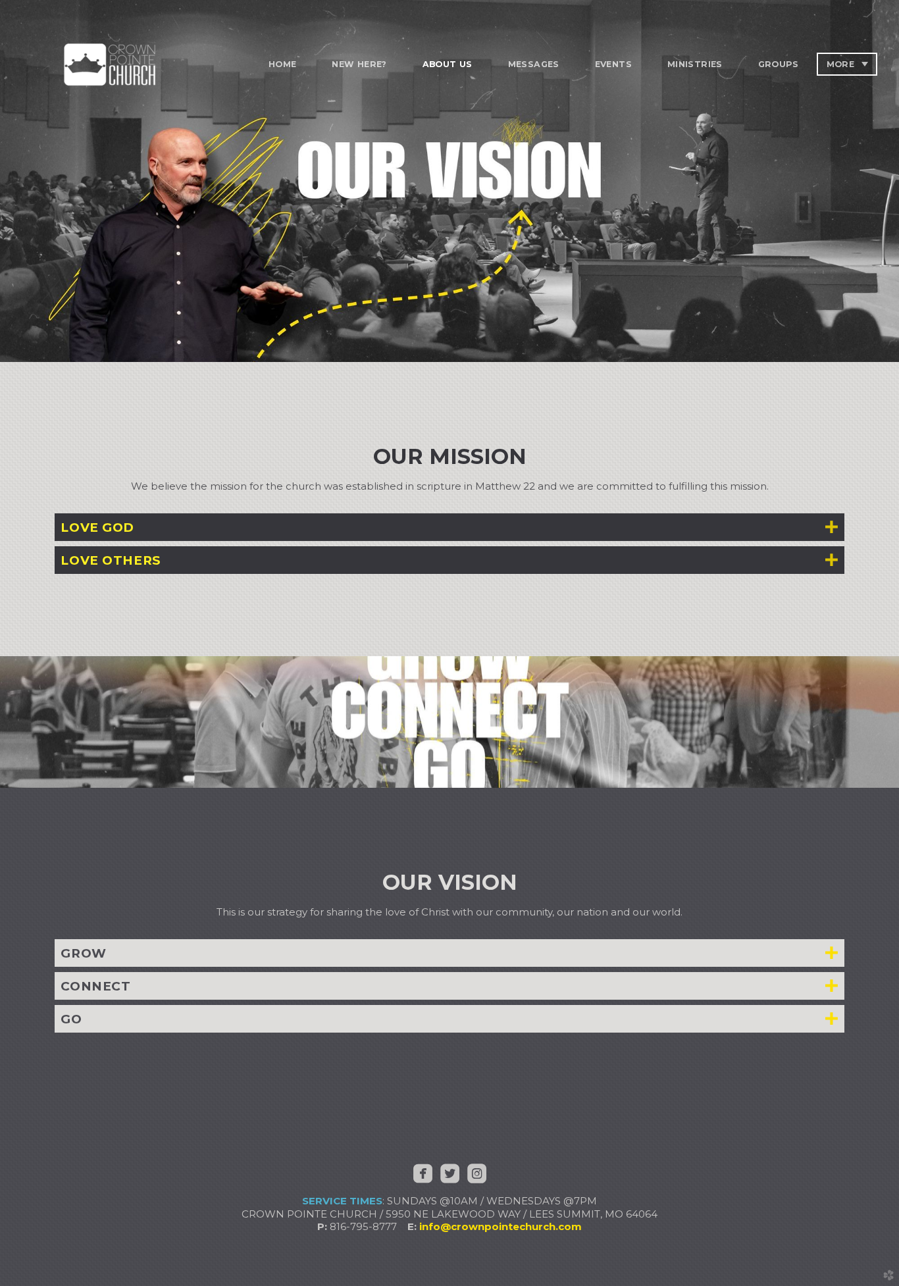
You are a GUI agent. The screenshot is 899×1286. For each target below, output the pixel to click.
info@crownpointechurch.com (500, 1226)
